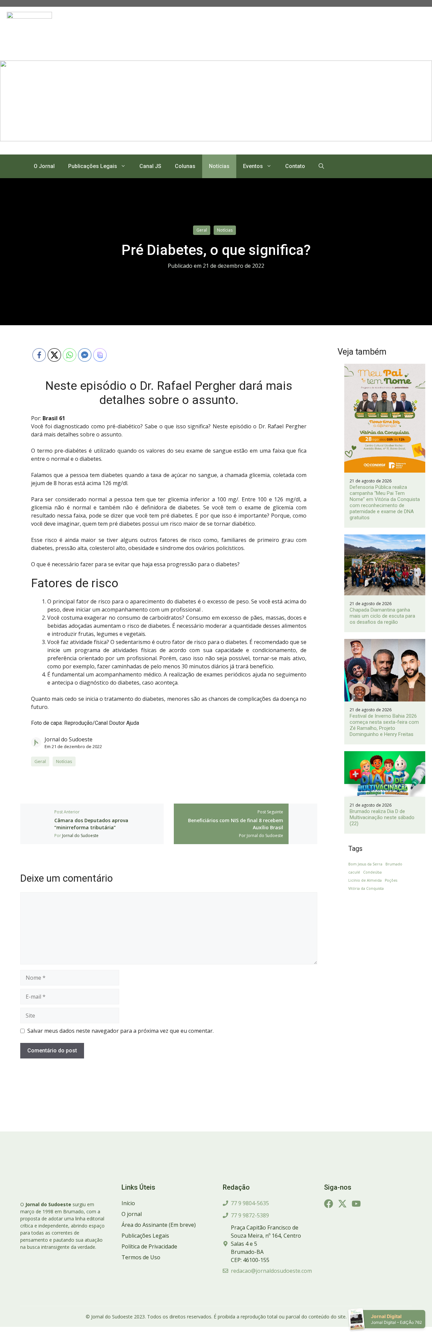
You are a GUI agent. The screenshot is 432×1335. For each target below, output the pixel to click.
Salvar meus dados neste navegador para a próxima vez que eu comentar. (120, 1030)
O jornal (132, 1214)
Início (128, 1203)
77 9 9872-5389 (250, 1215)
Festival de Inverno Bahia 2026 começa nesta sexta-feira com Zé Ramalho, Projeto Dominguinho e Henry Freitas (384, 725)
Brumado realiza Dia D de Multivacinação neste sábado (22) (382, 817)
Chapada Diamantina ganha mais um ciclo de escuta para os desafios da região (382, 616)
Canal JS (150, 166)
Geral (201, 230)
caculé (354, 872)
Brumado (393, 864)
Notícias (219, 166)
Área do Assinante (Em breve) (159, 1225)
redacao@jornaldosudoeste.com (271, 1270)
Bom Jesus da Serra (365, 864)
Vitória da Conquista (366, 888)
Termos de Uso (141, 1257)
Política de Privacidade (149, 1246)
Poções (391, 880)
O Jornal (44, 166)
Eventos (253, 166)
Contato (295, 166)
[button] (321, 166)
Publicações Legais (92, 166)
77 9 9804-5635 (250, 1203)
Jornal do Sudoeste (68, 739)
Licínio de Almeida (365, 880)
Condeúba (372, 872)
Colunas (185, 166)
